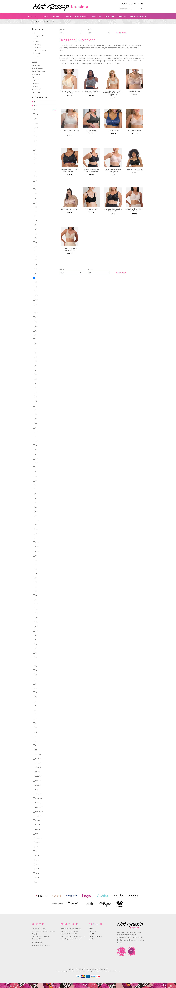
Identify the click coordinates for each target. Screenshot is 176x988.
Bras (52, 21)
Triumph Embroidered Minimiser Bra (69, 249)
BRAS (36, 16)
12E (36, 344)
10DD (36, 291)
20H (36, 586)
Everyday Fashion (40, 36)
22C (36, 233)
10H (36, 564)
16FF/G (37, 855)
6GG (36, 511)
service (36, 945)
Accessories (36, 65)
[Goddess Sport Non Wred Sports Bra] (91, 79)
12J (36, 648)
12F (36, 392)
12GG (37, 525)
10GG (37, 520)
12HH (36, 608)
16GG (37, 533)
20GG (37, 542)
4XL (36, 732)
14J (36, 652)
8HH (36, 599)
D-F (36, 745)
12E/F (36, 851)
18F (36, 405)
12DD (36, 295)
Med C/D (37, 785)
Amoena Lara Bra (91, 209)
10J (36, 644)
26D (36, 286)
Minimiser (38, 47)
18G (36, 489)
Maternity (38, 44)
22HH (36, 630)
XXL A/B (37, 772)
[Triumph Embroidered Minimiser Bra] (69, 236)
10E (36, 339)
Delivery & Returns (138, 16)
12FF (36, 436)
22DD (36, 317)
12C (36, 211)
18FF (36, 449)
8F (36, 383)
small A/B (38, 754)
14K (36, 679)
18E (36, 357)
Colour (36, 106)
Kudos (107, 971)
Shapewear (35, 83)
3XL (36, 727)
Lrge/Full (38, 833)
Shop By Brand (36, 92)
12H (36, 569)
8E (36, 335)
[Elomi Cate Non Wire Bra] (134, 158)
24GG (37, 551)
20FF (36, 454)
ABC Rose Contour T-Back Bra (69, 131)
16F (36, 401)
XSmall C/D (38, 776)
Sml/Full (37, 824)
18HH (36, 622)
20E (36, 361)
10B (36, 167)
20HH (36, 626)
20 (36, 697)
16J (36, 657)
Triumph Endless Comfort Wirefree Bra (113, 210)
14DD (36, 299)
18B (36, 185)
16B (36, 180)
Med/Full (37, 829)
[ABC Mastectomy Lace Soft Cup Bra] (69, 79)
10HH (36, 604)
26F (36, 423)
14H (36, 573)
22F (36, 414)
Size (35, 110)
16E (36, 352)
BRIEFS (45, 16)
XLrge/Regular (39, 816)
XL (36, 714)
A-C (36, 741)
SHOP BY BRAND (81, 16)
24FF (36, 463)
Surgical (67, 16)
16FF (36, 445)
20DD (36, 313)
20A (36, 158)
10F (36, 388)
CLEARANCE (96, 16)
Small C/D (38, 780)
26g (36, 507)
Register (136, 3)
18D (36, 269)
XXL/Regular (38, 820)
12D (36, 255)
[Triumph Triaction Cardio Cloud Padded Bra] (69, 158)
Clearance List (36, 89)
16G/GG (37, 864)
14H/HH (37, 869)
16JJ (36, 675)
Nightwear (35, 80)
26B (36, 202)
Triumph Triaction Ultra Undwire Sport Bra (91, 171)
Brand (36, 102)
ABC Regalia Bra (134, 91)
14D (36, 260)
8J (35, 639)
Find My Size (109, 16)
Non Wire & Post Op (40, 50)
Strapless (37, 53)
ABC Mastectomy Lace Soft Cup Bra (69, 92)
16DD (36, 304)
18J (36, 661)
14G (36, 480)
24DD (36, 321)
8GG (36, 516)
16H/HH (37, 873)
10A (36, 136)
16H (36, 577)
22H (36, 591)
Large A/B (38, 763)
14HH (36, 613)
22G (36, 498)
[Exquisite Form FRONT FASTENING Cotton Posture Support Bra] (113, 79)
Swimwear (35, 86)
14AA (36, 119)
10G (36, 471)
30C (36, 246)
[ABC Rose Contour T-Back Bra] (69, 118)
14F (36, 397)
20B (36, 189)
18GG (37, 538)
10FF (36, 432)
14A (36, 145)
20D (36, 273)
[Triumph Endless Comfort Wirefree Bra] (113, 197)
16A (36, 149)
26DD (36, 326)
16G (36, 485)
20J (36, 666)
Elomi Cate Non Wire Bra (134, 170)
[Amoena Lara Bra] (91, 197)
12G (36, 476)
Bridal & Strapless (37, 68)
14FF (36, 441)
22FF (36, 458)
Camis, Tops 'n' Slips (38, 71)
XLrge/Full (38, 838)
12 (36, 683)
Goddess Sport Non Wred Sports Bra (91, 92)
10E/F (36, 847)
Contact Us (92, 931)
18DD (36, 308)
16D (36, 264)
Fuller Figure (38, 38)
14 (36, 688)
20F (36, 410)
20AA (36, 132)
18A (36, 154)
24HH (36, 635)
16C (36, 220)
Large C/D (38, 789)
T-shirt (37, 56)
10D (36, 251)
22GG (37, 547)
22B (36, 193)
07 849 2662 (38, 942)
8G (36, 467)
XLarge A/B (38, 767)
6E (36, 330)
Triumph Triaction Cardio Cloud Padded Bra (70, 171)
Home (29, 16)
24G (36, 502)
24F (36, 419)
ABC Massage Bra (91, 130)
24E (36, 370)
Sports (36, 41)
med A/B (37, 758)
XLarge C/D (38, 794)
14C (36, 216)
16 (36, 692)
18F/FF (37, 860)
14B (36, 176)
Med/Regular (39, 807)
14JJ (36, 670)
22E (36, 366)
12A (36, 141)
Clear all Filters (121, 33)
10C (36, 207)
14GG (37, 529)
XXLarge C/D (38, 798)
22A (36, 163)
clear (54, 110)
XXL (36, 719)
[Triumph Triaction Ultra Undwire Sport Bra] (91, 158)
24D (36, 282)
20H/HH (37, 878)
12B (36, 171)
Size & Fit (92, 939)
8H (36, 560)
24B (36, 198)
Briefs (34, 59)
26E (36, 374)
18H (36, 582)
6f (35, 379)
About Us (122, 16)
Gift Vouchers (36, 74)
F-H (36, 750)
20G (36, 494)
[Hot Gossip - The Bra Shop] (60, 6)
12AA (36, 114)
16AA (36, 123)
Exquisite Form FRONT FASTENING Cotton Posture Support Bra (113, 93)
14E (36, 348)
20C (36, 229)
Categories (44, 21)
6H (36, 555)
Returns (124, 3)
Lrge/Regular (39, 811)
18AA (36, 127)
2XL (36, 723)
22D (36, 277)
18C (36, 224)
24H (36, 595)
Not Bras (56, 16)
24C (36, 238)
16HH (36, 617)
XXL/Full (37, 842)
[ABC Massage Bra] (91, 118)
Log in (130, 3)
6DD (36, 882)
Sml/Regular (38, 802)
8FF (36, 427)
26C (36, 242)
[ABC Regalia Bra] (134, 79)
